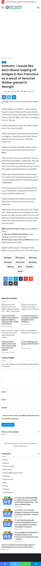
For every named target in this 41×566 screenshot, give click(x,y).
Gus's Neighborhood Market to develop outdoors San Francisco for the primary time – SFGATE (27, 535)
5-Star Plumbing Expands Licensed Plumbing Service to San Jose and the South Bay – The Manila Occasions (26, 523)
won (21, 271)
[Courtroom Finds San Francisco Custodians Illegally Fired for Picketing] (30, 309)
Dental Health (7, 469)
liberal (11, 267)
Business (6, 463)
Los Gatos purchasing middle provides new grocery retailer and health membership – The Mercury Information (26, 501)
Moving (5, 486)
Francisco (21, 258)
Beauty (5, 460)
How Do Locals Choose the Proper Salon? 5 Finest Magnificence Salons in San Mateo (18, 546)
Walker (30, 267)
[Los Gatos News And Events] (13, 7)
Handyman (6, 476)
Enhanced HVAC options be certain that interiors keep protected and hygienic (9, 346)
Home (5, 58)
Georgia (33, 258)
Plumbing (6, 489)
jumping (33, 262)
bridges (8, 258)
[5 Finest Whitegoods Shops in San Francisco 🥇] (30, 335)
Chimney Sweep (8, 466)
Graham (8, 262)
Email (4, 400)
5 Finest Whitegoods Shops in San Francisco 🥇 (30, 344)
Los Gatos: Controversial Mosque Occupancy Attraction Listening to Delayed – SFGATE (27, 512)
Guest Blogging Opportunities (12, 473)
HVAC (10, 58)
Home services (8, 479)
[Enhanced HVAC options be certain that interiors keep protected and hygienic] (11, 335)
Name (4, 392)
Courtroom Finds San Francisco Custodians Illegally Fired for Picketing (29, 319)
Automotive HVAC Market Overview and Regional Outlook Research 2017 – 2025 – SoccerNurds (11, 320)
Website (4, 407)
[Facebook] (5, 279)
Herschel (20, 262)
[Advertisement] (20, 34)
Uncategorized (8, 492)
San (20, 267)
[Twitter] (11, 279)
